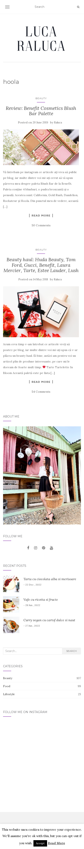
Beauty (41, 98)
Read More (41, 215)
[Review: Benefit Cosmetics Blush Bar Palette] (41, 147)
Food (6, 686)
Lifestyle (9, 694)
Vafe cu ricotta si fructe (40, 599)
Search (71, 650)
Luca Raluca (42, 38)
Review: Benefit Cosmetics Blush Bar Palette (41, 111)
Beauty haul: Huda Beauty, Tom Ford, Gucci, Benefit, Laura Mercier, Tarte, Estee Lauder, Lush (41, 265)
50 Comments (41, 225)
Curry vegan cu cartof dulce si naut (49, 620)
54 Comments (41, 391)
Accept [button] (40, 843)
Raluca (58, 122)
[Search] (78, 7)
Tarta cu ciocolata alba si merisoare (49, 579)
